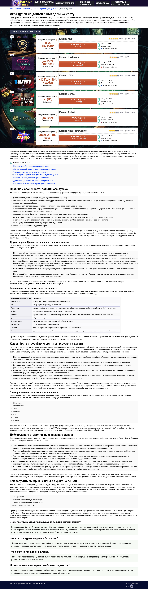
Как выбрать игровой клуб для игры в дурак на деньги (35, 175)
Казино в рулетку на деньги (44, 3)
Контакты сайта (39, 584)
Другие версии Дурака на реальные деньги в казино (35, 169)
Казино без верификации (84, 3)
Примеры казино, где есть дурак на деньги (31, 178)
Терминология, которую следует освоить (30, 172)
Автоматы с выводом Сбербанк (120, 3)
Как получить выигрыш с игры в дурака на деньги (34, 184)
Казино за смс (102, 3)
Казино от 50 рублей (64, 3)
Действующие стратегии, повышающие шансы (33, 181)
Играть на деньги (78, 45)
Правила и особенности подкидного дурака (31, 166)
